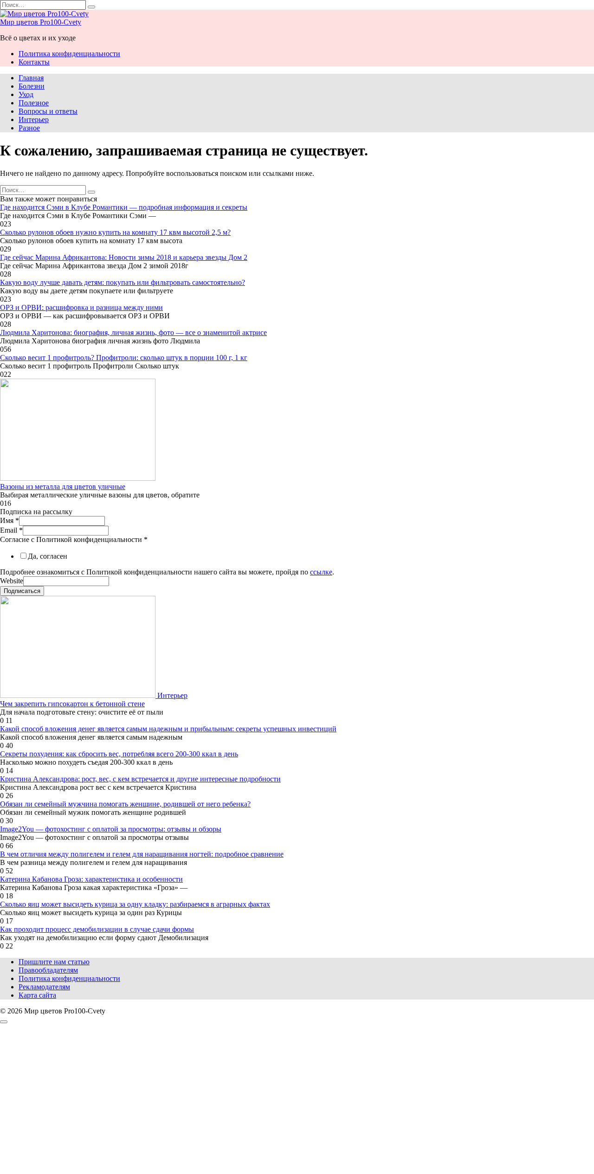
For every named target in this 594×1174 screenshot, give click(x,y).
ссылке (321, 572)
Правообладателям (48, 970)
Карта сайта (37, 995)
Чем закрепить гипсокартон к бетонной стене (72, 704)
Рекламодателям (44, 987)
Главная (31, 78)
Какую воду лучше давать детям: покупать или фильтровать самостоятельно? (122, 282)
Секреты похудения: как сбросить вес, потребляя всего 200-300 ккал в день (119, 754)
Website (11, 581)
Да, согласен (47, 556)
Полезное (34, 103)
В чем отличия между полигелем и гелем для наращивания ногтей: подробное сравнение (142, 854)
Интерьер (34, 119)
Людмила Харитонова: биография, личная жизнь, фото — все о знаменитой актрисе (133, 332)
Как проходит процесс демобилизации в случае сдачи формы (97, 929)
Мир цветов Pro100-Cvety (40, 22)
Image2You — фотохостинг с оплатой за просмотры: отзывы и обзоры (110, 829)
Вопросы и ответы (48, 111)
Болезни (32, 86)
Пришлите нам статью (54, 962)
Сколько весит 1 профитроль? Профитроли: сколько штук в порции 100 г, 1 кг (123, 357)
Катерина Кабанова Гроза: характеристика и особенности (91, 879)
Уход (26, 94)
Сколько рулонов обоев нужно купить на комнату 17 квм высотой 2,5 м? (115, 232)
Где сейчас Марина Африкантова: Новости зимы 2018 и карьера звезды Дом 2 (123, 257)
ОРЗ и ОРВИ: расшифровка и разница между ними (81, 307)
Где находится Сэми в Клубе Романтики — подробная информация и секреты (123, 207)
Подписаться (22, 590)
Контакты (34, 62)
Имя (9, 520)
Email (11, 530)
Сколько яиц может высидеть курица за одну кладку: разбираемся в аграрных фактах (135, 904)
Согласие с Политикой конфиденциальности (74, 539)
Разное (29, 128)
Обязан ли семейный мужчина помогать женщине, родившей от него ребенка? (125, 804)
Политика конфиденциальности (69, 54)
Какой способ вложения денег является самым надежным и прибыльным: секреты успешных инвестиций (168, 729)
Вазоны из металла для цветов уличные (62, 486)
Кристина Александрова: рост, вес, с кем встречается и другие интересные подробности (140, 779)
